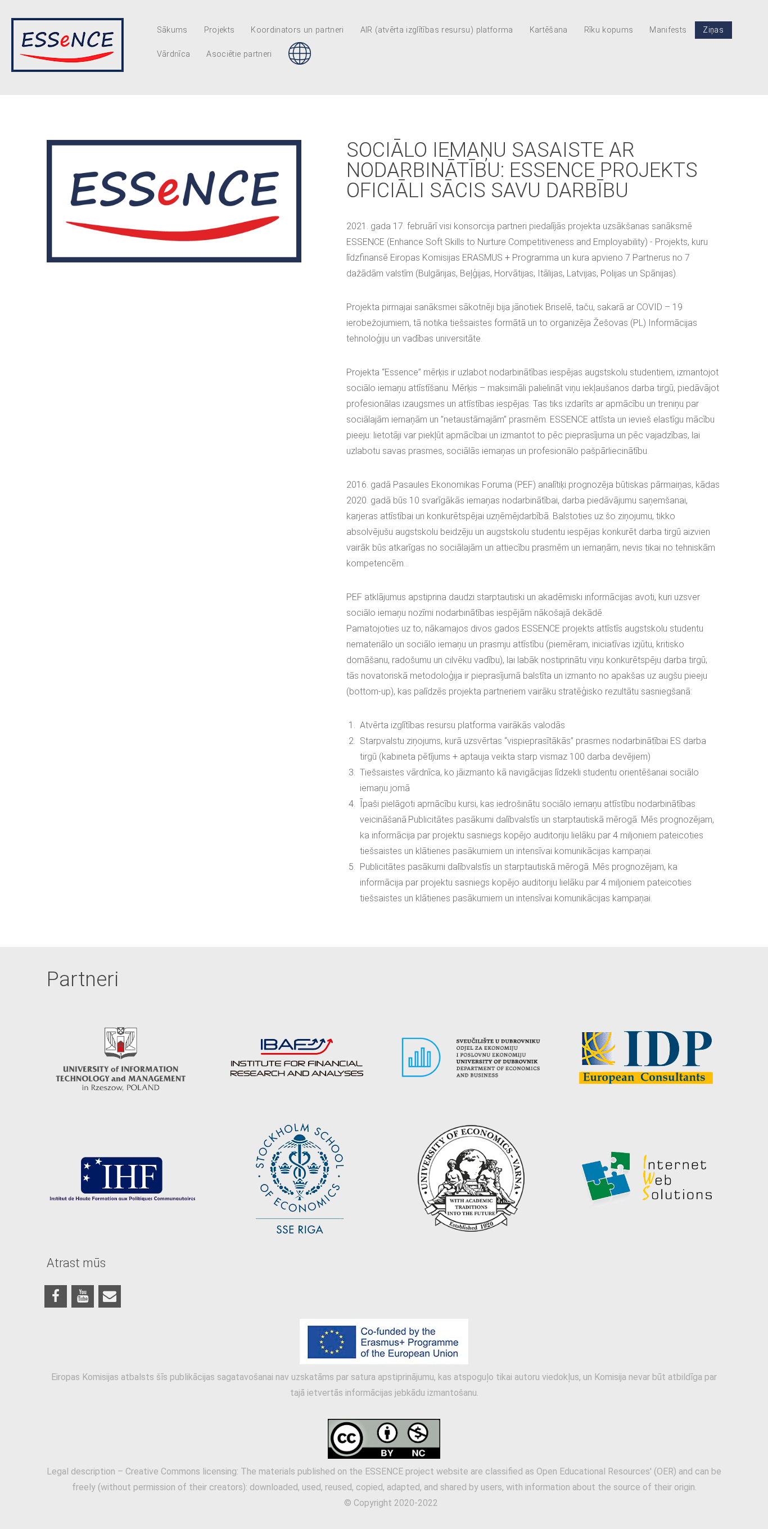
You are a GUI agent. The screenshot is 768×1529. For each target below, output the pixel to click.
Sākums (172, 30)
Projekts (219, 30)
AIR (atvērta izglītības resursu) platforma (436, 30)
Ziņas (713, 30)
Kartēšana (549, 30)
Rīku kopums (609, 30)
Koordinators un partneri (297, 30)
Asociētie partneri (239, 54)
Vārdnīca (174, 54)
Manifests (667, 30)
